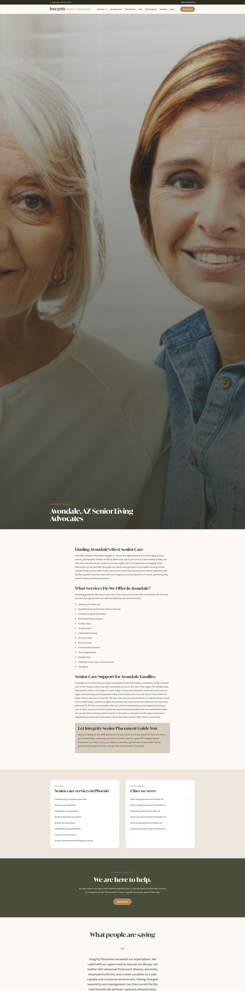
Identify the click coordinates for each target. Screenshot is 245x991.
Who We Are (130, 9)
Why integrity (151, 9)
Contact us (103, 742)
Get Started (187, 9)
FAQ (140, 9)
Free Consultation (188, 2)
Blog (172, 9)
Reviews (163, 9)
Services (100, 9)
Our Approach (116, 9)
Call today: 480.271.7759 (60, 2)
